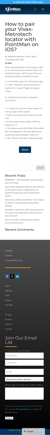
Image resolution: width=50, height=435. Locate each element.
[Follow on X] (12, 276)
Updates (8, 251)
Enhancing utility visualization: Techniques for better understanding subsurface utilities (24, 203)
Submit (9, 418)
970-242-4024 (23, 2)
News (7, 286)
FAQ (22, 59)
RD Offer (9, 305)
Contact (8, 329)
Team (7, 295)
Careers (8, 324)
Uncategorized (12, 59)
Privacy (8, 315)
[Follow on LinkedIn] (17, 276)
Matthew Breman (16, 56)
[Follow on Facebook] (7, 276)
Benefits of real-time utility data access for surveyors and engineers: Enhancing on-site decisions (24, 213)
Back (25, 149)
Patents (8, 291)
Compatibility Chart (14, 260)
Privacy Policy (22, 409)
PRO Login (37, 2)
